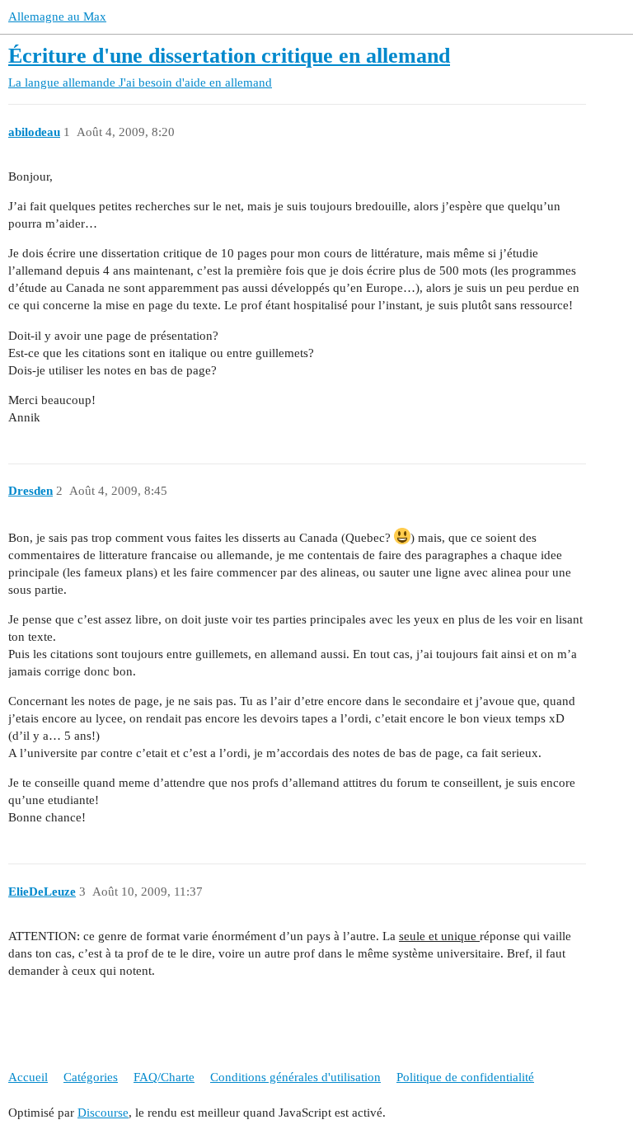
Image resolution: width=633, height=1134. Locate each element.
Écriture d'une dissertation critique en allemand (229, 56)
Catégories (90, 1077)
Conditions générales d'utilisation (295, 1077)
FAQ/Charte (164, 1077)
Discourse (103, 1112)
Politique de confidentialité (465, 1077)
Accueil (28, 1077)
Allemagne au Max (57, 16)
